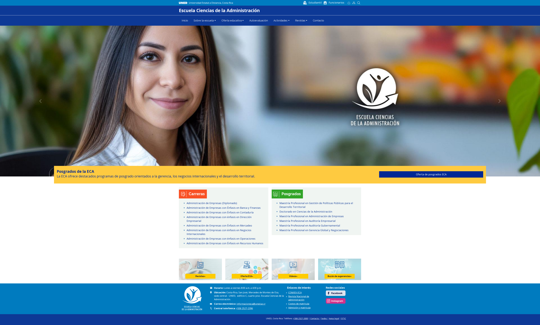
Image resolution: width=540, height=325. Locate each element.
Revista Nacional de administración (298, 298)
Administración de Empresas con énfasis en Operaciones (221, 238)
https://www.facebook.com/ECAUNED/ (336, 293)
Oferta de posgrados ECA (212, 174)
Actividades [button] (280, 20)
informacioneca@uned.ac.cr (251, 303)
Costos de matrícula (298, 303)
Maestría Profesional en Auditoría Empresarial (307, 221)
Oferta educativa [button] (231, 20)
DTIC (343, 318)
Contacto (318, 20)
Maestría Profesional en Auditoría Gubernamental (309, 225)
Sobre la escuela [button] (204, 20)
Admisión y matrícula (299, 307)
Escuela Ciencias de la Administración (219, 10)
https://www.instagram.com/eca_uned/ (336, 301)
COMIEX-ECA (295, 292)
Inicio (348, 3)
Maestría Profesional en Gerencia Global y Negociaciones (313, 230)
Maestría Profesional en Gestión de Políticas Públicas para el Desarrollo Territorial (316, 205)
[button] (312, 2)
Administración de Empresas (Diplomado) (212, 203)
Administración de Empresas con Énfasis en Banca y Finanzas (224, 207)
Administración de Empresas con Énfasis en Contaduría (220, 212)
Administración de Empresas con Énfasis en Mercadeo (219, 225)
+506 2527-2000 (300, 318)
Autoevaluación (258, 20)
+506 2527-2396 (244, 308)
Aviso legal (334, 318)
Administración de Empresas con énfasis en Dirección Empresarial (219, 219)
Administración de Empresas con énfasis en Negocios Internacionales (219, 232)
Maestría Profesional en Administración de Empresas (311, 216)
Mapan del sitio (353, 3)
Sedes (324, 318)
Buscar (358, 3)
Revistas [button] (300, 20)
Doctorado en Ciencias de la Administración (305, 211)
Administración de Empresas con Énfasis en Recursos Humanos (225, 243)
